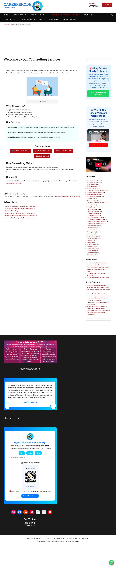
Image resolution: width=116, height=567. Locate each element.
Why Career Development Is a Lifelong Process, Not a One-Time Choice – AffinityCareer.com (97, 308)
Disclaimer (48, 538)
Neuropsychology (91, 232)
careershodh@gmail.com (13, 183)
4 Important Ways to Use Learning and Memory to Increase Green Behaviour (98, 290)
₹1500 (38, 453)
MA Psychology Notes (92, 207)
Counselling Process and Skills (95, 192)
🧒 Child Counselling (42, 151)
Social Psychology (91, 244)
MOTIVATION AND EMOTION (95, 217)
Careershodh (18, 4)
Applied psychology (93, 252)
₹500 (21, 453)
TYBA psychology (91, 250)
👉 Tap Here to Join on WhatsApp (98, 93)
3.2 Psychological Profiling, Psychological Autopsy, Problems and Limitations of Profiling (98, 269)
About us (30, 538)
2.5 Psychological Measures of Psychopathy (98, 277)
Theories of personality (93, 248)
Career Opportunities (92, 186)
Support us (85, 538)
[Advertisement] (58, 41)
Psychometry (90, 242)
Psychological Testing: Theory (96, 223)
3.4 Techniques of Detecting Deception (97, 263)
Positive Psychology (92, 238)
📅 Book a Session (42, 156)
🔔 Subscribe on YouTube (98, 145)
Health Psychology (92, 200)
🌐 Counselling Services (20, 151)
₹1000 (30, 453)
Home (6, 15)
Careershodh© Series (92, 188)
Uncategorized (90, 254)
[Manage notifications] (112, 563)
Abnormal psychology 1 (93, 180)
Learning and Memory (94, 215)
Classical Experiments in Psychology (97, 190)
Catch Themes (75, 541)
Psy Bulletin (88, 15)
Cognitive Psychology (93, 211)
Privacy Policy (38, 538)
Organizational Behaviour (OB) (96, 219)
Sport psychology (92, 227)
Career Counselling (92, 184)
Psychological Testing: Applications (97, 221)
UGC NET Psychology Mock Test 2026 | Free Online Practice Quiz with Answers (48, 19)
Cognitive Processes (93, 209)
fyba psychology (91, 198)
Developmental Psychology (94, 194)
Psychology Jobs (10, 19)
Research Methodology (94, 225)
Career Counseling (19, 15)
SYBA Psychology (91, 246)
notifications (90, 234)
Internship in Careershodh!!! (63, 538)
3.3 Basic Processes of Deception (95, 265)
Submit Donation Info (30, 496)
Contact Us (107, 4)
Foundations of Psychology (94, 196)
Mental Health (90, 230)
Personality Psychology (93, 236)
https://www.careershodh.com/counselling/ (67, 196)
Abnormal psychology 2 (93, 182)
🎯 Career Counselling (63, 151)
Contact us (76, 538)
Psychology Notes (37, 15)
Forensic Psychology (93, 213)
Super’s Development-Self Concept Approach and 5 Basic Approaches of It (98, 312)
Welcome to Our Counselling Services (64, 15)
